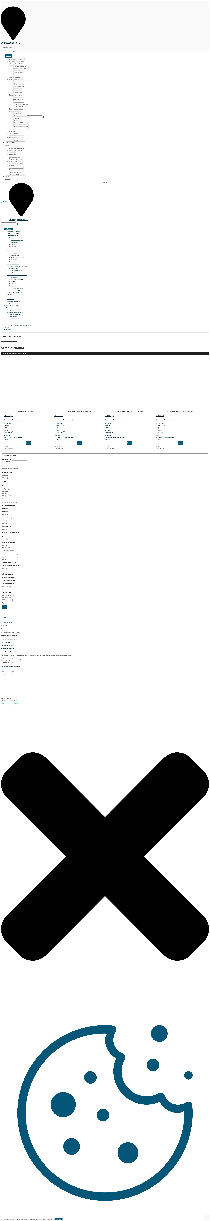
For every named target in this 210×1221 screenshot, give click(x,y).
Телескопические (10, 589)
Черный (7, 489)
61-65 (6, 569)
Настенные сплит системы (9, 640)
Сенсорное (8, 597)
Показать (4, 607)
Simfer (6, 478)
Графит (6, 493)
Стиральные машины (7, 645)
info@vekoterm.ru (6, 625)
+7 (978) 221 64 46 (6, 622)
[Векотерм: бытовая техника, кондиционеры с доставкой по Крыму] (6, 4)
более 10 (7, 547)
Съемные (7, 587)
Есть (6, 515)
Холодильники (5, 642)
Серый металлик (9, 496)
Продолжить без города (9, 703)
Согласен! (59, 1219)
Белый (6, 491)
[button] (7, 446)
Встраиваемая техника (11, 468)
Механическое (9, 595)
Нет (5, 523)
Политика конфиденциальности (11, 667)
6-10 (6, 545)
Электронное (8, 600)
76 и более (8, 571)
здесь (53, 1219)
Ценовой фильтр (6, 461)
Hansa (6, 476)
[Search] (43, 116)
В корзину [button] (28, 443)
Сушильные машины (7, 648)
